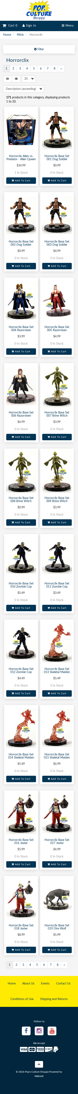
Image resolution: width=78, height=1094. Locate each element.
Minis (20, 34)
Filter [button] (40, 49)
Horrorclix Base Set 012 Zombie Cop (21, 671)
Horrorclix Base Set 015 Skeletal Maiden (57, 756)
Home (7, 34)
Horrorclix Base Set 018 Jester (21, 927)
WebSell (39, 1076)
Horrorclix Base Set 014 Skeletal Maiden (21, 756)
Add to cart (22, 180)
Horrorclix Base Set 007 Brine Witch (57, 414)
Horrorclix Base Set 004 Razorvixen (21, 329)
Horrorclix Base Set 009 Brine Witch (57, 500)
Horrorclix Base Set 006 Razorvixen (21, 414)
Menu (69, 25)
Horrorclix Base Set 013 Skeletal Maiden (57, 671)
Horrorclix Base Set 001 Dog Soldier (57, 158)
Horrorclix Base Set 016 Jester (21, 842)
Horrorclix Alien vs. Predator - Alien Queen (21, 158)
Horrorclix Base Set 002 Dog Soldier (21, 243)
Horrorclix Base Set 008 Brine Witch (21, 500)
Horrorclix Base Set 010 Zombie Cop (21, 585)
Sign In (30, 25)
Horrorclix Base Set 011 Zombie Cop (57, 585)
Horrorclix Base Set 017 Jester (57, 842)
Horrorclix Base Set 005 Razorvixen (57, 329)
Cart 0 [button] (11, 25)
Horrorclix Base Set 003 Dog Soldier (57, 243)
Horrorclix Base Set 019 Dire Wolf (57, 927)
